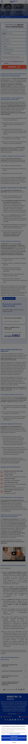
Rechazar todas (14, 739)
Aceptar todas (14, 736)
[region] (14, 734)
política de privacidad (14, 733)
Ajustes (14, 742)
